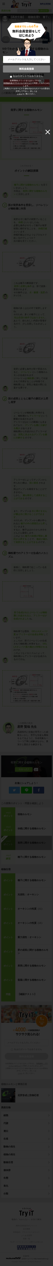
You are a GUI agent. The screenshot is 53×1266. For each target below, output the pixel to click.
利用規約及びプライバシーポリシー (18, 83)
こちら (19, 94)
